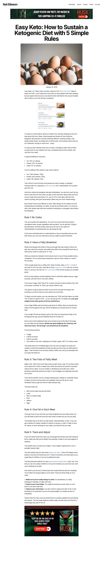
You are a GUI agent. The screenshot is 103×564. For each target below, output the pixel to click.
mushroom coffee (60, 267)
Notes (91, 4)
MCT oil (69, 265)
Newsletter (72, 4)
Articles (85, 4)
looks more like (50, 186)
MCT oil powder (49, 270)
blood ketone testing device (58, 461)
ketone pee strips (54, 452)
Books (79, 4)
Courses (97, 4)
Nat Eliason (10, 4)
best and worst (65, 91)
